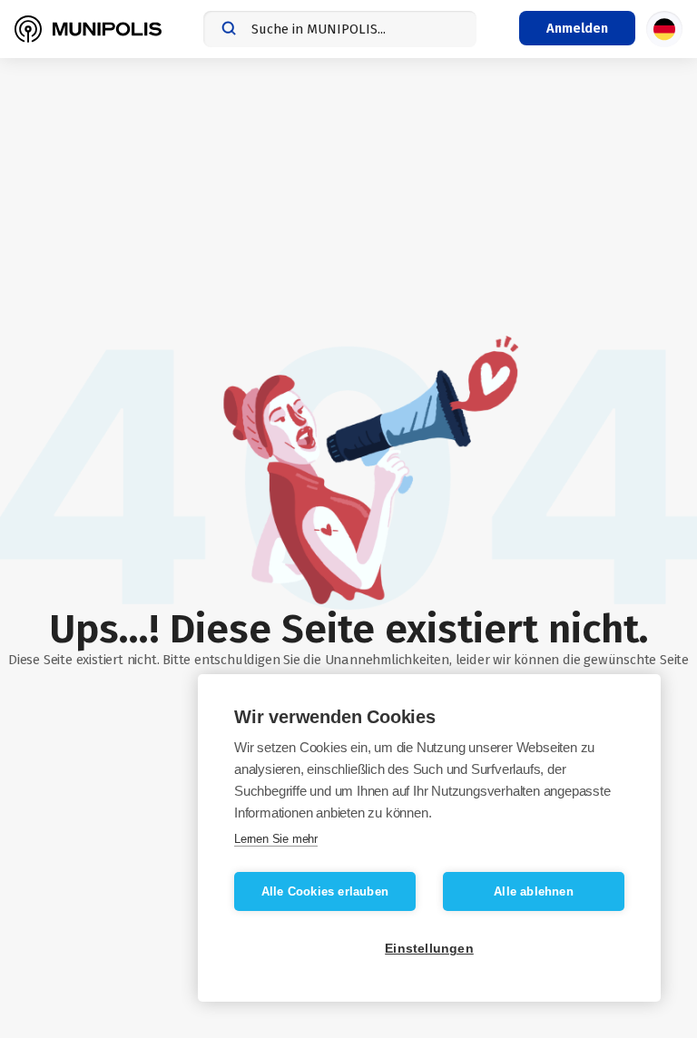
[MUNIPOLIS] (88, 29)
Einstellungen (429, 948)
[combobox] (339, 29)
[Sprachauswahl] (664, 29)
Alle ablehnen (534, 891)
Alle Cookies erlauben (324, 891)
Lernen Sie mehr (276, 839)
